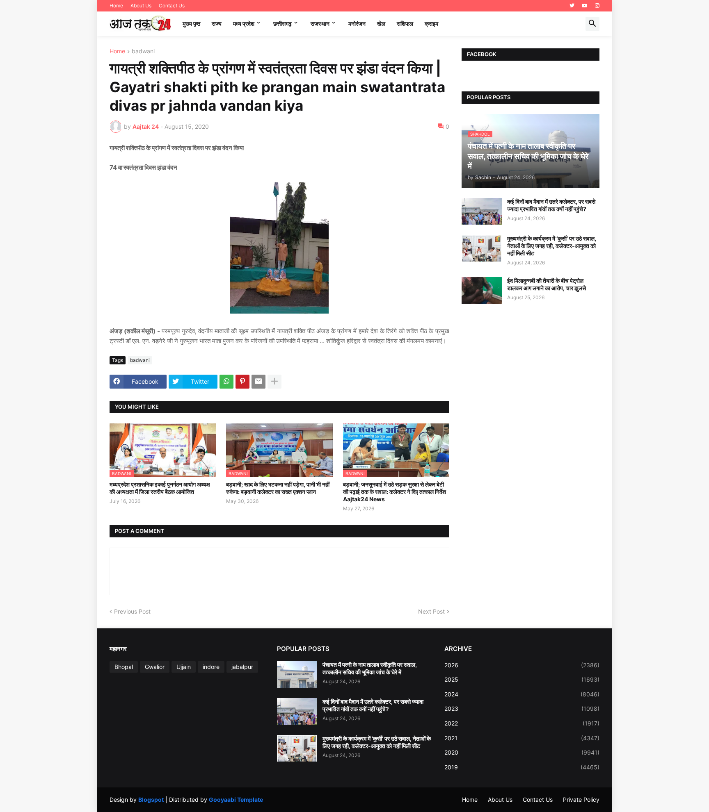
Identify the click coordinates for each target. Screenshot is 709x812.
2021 (521, 738)
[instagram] (597, 5)
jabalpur (242, 666)
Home (116, 5)
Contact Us (172, 5)
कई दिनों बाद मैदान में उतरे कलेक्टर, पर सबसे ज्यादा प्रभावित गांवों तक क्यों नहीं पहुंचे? (551, 205)
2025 (521, 679)
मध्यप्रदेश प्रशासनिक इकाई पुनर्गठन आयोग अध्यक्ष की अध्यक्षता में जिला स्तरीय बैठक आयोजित (160, 488)
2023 (521, 708)
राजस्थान (320, 23)
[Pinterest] (242, 382)
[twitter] (571, 5)
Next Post (431, 611)
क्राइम (431, 23)
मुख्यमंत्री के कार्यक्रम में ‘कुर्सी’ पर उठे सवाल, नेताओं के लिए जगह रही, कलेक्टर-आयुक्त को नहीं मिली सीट (551, 246)
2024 (521, 694)
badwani (143, 51)
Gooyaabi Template (236, 799)
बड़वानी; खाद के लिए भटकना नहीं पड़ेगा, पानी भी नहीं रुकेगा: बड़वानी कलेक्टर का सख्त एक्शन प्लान (277, 488)
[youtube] (585, 5)
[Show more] (274, 382)
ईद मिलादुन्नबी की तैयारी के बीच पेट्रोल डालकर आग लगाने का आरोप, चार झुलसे (546, 284)
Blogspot (151, 799)
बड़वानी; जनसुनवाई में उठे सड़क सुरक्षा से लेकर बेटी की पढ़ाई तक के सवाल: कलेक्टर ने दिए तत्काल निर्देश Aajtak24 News (394, 492)
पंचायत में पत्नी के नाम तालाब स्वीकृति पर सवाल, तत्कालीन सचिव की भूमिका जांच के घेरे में (369, 668)
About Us (140, 5)
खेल (381, 23)
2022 (521, 723)
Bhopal (123, 666)
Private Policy (581, 799)
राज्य (217, 23)
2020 (521, 752)
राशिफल (405, 23)
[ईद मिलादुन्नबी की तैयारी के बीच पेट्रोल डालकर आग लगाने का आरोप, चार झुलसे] (482, 290)
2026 (521, 665)
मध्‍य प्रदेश (243, 23)
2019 (521, 767)
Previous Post (132, 611)
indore (211, 666)
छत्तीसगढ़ (282, 23)
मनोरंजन (357, 23)
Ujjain (183, 666)
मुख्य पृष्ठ (191, 23)
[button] (592, 24)
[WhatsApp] (226, 382)
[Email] (258, 382)
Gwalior (155, 666)
